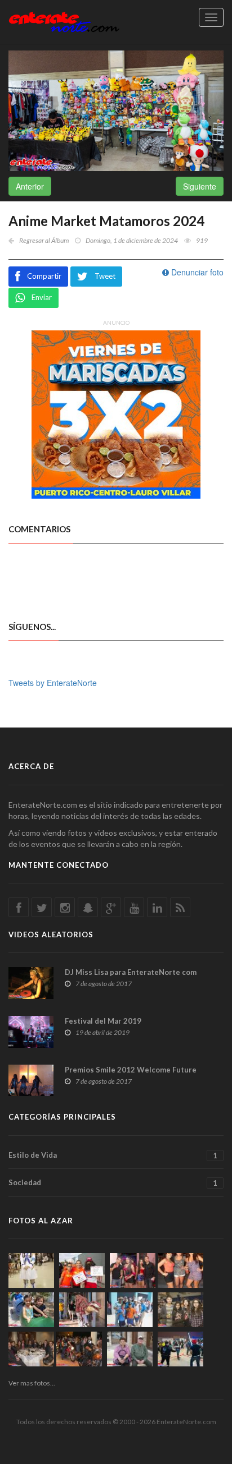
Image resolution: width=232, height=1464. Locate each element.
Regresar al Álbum (44, 240)
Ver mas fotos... (31, 1383)
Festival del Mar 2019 (103, 1020)
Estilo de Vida (112, 1155)
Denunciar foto (196, 272)
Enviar (42, 297)
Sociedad (112, 1182)
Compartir (44, 275)
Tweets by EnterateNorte (52, 682)
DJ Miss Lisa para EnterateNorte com (131, 972)
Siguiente (199, 186)
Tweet (105, 275)
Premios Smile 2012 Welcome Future (131, 1069)
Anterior (30, 186)
